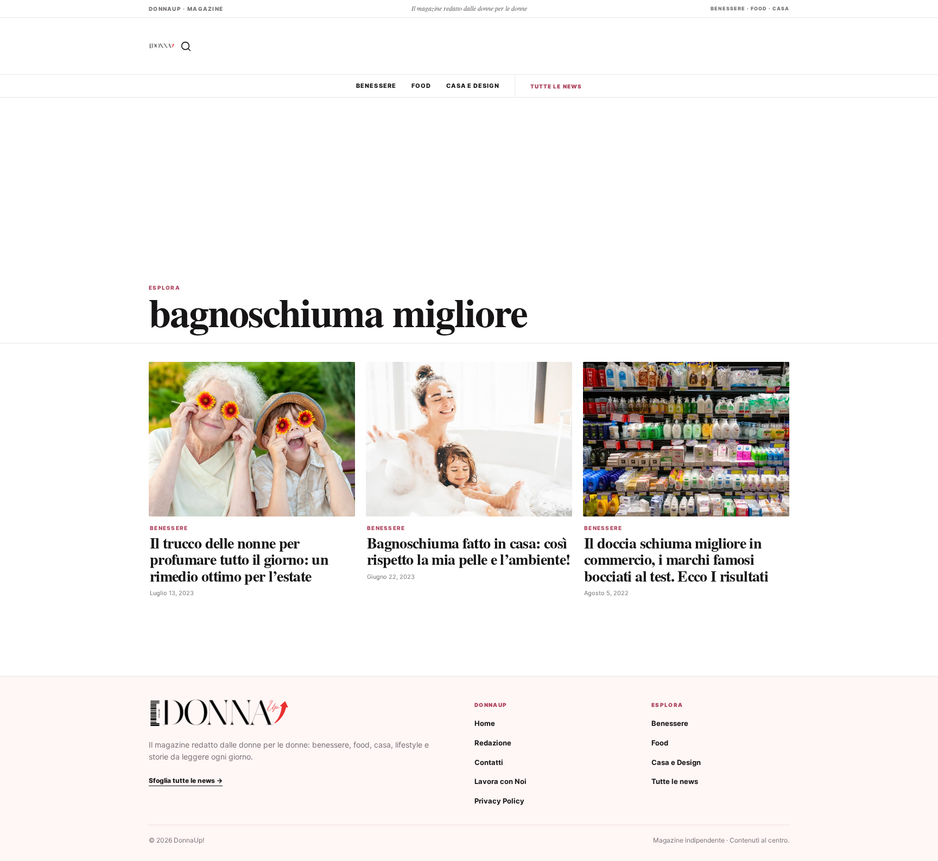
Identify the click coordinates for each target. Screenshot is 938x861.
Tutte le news (556, 86)
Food (421, 86)
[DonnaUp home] (219, 713)
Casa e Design (472, 86)
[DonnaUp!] (162, 45)
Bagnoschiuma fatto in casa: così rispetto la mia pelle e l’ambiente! (468, 551)
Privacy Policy (499, 800)
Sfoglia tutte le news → (186, 780)
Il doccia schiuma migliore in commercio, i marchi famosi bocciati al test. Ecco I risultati (676, 559)
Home (484, 723)
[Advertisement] (469, 179)
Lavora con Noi (500, 781)
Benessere (376, 86)
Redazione (492, 742)
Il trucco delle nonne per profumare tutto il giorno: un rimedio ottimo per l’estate (239, 559)
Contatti (488, 762)
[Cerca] (186, 46)
